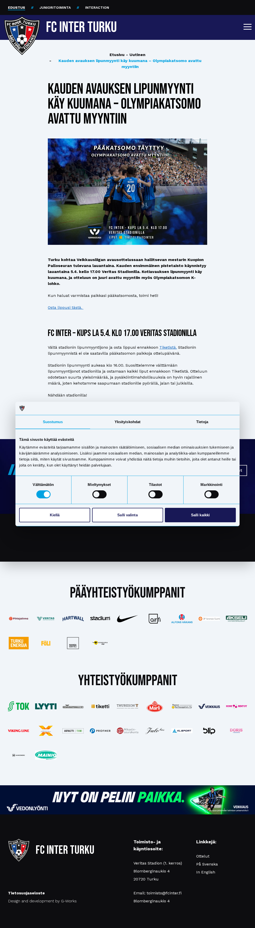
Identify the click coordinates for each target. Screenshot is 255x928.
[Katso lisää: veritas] (45, 618)
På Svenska (207, 864)
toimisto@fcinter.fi (164, 893)
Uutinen (135, 54)
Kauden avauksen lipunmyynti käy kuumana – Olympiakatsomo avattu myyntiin (125, 63)
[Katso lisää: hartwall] (73, 618)
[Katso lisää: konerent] (236, 706)
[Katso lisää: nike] (127, 619)
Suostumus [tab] (53, 421)
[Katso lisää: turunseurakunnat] (127, 731)
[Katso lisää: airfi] (154, 618)
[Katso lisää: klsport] (181, 730)
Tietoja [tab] (202, 421)
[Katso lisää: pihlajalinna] (18, 619)
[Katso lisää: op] (209, 618)
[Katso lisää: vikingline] (18, 730)
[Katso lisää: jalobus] (154, 731)
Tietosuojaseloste (26, 893)
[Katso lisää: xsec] (45, 731)
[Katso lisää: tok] (18, 706)
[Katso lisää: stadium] (100, 618)
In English (205, 872)
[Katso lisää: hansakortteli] (73, 643)
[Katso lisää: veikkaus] (209, 706)
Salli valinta (127, 515)
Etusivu (117, 54)
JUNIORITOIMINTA (55, 7)
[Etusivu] (22, 25)
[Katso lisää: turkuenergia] (18, 643)
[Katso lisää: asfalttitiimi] (73, 730)
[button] (248, 27)
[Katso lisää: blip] (209, 731)
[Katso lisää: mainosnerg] (18, 755)
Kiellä (55, 515)
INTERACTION (97, 7)
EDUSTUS (16, 7)
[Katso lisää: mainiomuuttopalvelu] (45, 755)
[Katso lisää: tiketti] (100, 706)
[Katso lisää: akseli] (236, 618)
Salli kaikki (200, 515)
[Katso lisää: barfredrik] (236, 731)
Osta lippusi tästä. (65, 307)
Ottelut (202, 856)
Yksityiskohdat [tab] (127, 421)
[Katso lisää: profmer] (100, 731)
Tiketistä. (168, 347)
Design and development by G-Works (42, 901)
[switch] (99, 494)
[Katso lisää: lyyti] (45, 706)
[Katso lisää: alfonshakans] (181, 618)
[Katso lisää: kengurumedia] (100, 643)
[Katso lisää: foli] (45, 643)
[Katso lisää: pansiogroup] (181, 706)
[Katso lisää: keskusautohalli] (73, 706)
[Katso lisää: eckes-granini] (154, 706)
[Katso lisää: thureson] (127, 706)
